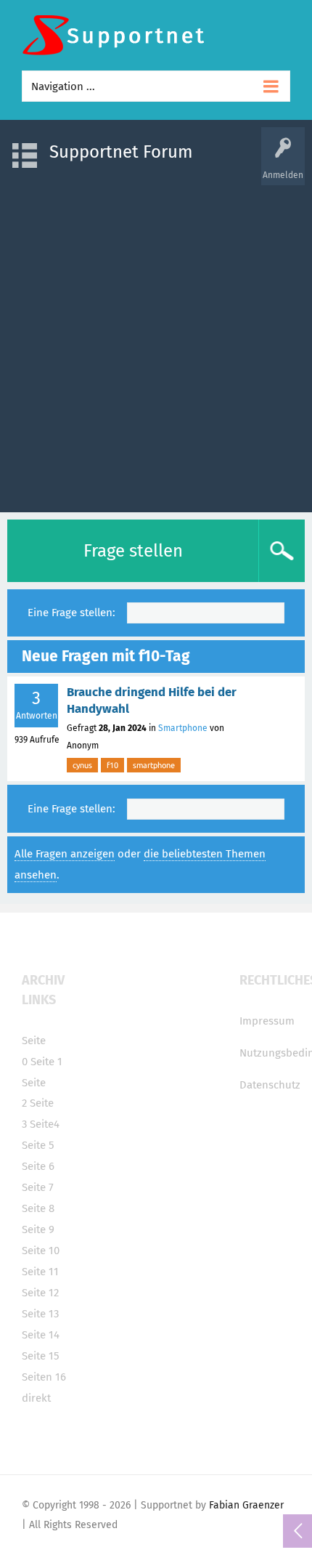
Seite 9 (38, 1229)
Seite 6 (38, 1166)
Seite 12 (40, 1292)
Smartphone (183, 728)
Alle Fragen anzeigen (65, 853)
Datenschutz (269, 1084)
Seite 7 (38, 1187)
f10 (112, 765)
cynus (82, 765)
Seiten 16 (44, 1377)
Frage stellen (133, 551)
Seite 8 (38, 1208)
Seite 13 (40, 1313)
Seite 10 (40, 1250)
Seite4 (44, 1124)
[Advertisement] (156, 341)
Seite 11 (40, 1271)
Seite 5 (38, 1145)
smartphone (154, 765)
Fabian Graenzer (246, 1505)
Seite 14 (40, 1334)
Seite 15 (40, 1355)
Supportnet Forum (121, 152)
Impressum (267, 1020)
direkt (36, 1398)
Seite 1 (46, 1061)
